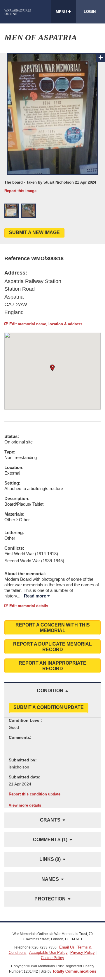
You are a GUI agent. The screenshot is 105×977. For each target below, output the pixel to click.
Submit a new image (34, 232)
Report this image (20, 191)
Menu (62, 12)
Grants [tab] (50, 819)
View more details (25, 805)
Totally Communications (74, 971)
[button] (11, 211)
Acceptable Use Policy (48, 952)
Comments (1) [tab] (50, 839)
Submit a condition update (48, 707)
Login (90, 11)
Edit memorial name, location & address (45, 324)
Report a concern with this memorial (52, 627)
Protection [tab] (50, 898)
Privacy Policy (82, 952)
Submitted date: (25, 777)
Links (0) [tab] (50, 859)
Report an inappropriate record (52, 666)
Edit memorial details (28, 606)
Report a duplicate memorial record (52, 646)
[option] (52, 123)
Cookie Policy (52, 958)
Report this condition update (34, 794)
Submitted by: (23, 760)
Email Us (67, 947)
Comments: (20, 737)
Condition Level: (25, 720)
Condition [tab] (50, 690)
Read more (35, 595)
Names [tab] (50, 879)
